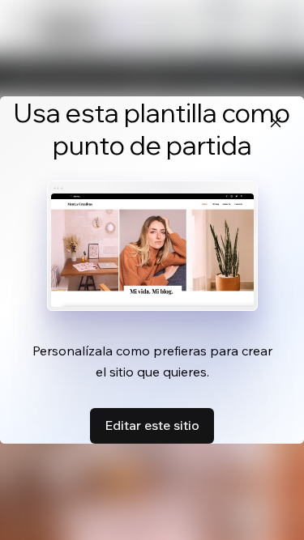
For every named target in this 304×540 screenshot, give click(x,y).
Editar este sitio (152, 425)
